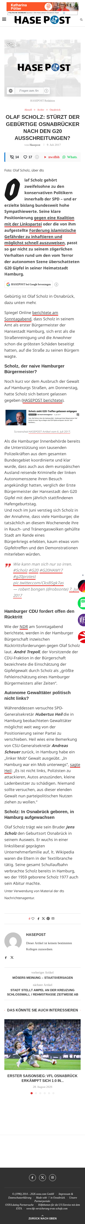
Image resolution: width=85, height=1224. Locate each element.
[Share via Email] (52, 918)
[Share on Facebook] (38, 918)
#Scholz (20, 570)
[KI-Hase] (11, 90)
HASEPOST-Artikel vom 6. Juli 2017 (49, 431)
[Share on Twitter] (43, 918)
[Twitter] (42, 1177)
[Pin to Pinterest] (48, 918)
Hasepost (35, 144)
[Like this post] (32, 918)
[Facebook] (32, 1177)
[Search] (81, 20)
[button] (8, 1056)
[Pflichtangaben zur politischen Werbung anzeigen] (64, 13)
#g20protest (24, 576)
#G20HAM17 (51, 570)
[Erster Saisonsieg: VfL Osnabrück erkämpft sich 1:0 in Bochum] (42, 1044)
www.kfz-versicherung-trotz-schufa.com (47, 1208)
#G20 (33, 570)
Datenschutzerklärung (19, 1197)
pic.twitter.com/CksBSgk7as (38, 582)
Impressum (64, 1193)
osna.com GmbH (45, 1193)
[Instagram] (52, 1177)
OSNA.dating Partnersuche (19, 1204)
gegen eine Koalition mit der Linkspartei (39, 221)
